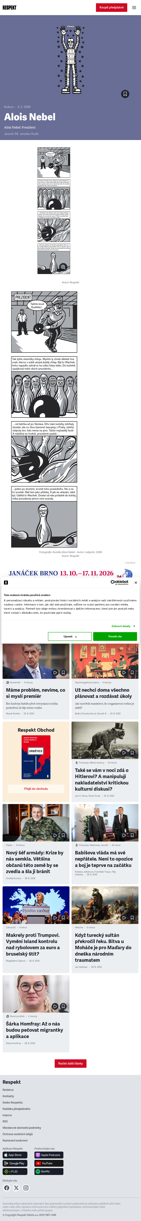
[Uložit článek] (125, 94)
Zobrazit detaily (121, 626)
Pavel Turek (94, 796)
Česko (9, 845)
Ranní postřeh (17, 1016)
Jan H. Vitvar (81, 796)
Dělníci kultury (97, 762)
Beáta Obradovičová (85, 713)
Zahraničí (11, 927)
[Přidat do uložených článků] (63, 672)
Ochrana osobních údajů (18, 1134)
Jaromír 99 (11, 134)
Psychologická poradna (87, 682)
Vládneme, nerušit (99, 845)
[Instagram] (26, 1191)
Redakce (8, 1090)
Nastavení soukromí (15, 1140)
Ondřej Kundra (13, 878)
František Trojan (102, 872)
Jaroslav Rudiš (29, 134)
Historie (79, 927)
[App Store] (15, 1155)
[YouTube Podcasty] (48, 1163)
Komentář (15, 682)
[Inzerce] (70, 576)
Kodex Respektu (13, 1102)
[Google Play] (15, 1163)
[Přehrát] (55, 672)
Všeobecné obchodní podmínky (22, 1128)
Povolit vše (115, 636)
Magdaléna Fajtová (15, 961)
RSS (5, 1121)
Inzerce (7, 1115)
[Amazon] (15, 1171)
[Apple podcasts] (48, 1155)
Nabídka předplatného (16, 1109)
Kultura (9, 107)
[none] (63, 267)
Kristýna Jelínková (84, 872)
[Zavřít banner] (136, 582)
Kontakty (8, 1096)
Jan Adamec (81, 967)
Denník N (101, 713)
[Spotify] (48, 1171)
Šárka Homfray (13, 1043)
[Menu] (134, 7)
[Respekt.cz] (9, 7)
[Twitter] (16, 1191)
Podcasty (84, 762)
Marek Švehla (13, 713)
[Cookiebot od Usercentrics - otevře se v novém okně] (113, 582)
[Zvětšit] (53, 210)
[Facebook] (7, 1191)
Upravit (68, 636)
